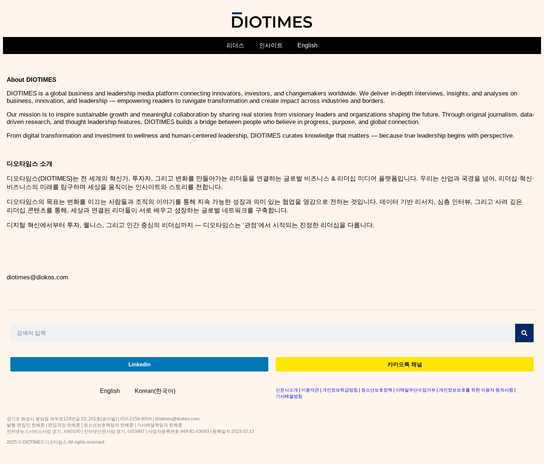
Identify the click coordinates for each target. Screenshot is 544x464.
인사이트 (271, 45)
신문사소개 (287, 390)
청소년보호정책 (376, 390)
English (308, 45)
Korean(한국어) (155, 391)
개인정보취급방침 (340, 390)
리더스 (235, 45)
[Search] (524, 333)
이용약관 (310, 390)
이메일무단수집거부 (416, 390)
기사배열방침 (289, 396)
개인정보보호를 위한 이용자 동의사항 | (477, 390)
